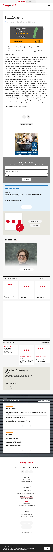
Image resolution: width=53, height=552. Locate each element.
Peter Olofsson (26, 507)
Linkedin (27, 471)
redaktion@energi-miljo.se (26, 516)
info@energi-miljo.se (27, 489)
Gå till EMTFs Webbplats (44, 400)
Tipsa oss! (31, 467)
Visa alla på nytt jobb (26, 269)
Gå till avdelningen (45, 278)
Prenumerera (35, 225)
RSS (31, 471)
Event (36, 467)
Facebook (22, 471)
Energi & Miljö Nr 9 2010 (26, 124)
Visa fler (26, 425)
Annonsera (17, 467)
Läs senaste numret (35, 221)
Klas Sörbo (26, 511)
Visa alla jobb (26, 207)
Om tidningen (25, 467)
